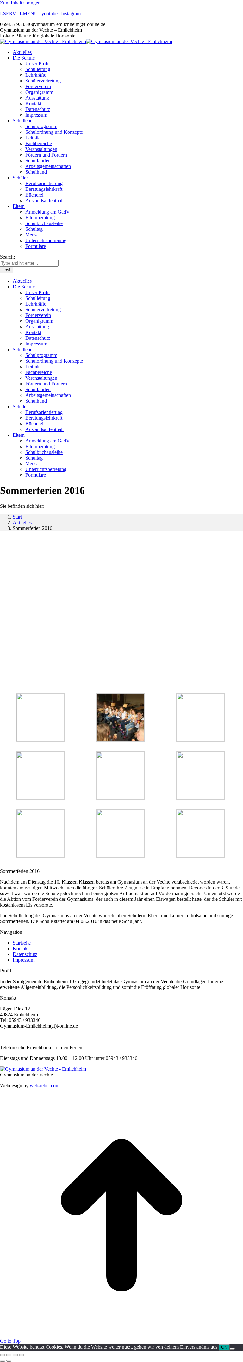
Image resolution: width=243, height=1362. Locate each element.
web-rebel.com (44, 1085)
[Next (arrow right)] (8, 1361)
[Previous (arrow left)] (2, 1361)
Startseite (22, 943)
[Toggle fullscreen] (15, 1355)
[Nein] (232, 1349)
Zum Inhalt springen (20, 2)
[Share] (8, 1355)
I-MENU (29, 13)
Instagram (71, 13)
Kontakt (21, 948)
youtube (49, 13)
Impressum (23, 960)
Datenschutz (25, 954)
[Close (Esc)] (2, 1355)
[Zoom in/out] (21, 1355)
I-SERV (8, 13)
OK (224, 1347)
